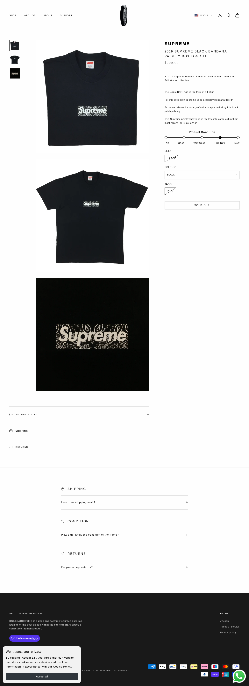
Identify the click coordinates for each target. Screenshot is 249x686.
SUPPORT (66, 15)
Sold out (202, 205)
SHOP (13, 15)
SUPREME (177, 43)
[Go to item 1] (14, 45)
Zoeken (224, 621)
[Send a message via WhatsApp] (239, 676)
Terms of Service (230, 626)
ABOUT (48, 15)
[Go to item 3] (14, 73)
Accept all (42, 676)
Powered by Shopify (114, 670)
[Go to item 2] (14, 59)
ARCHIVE (30, 15)
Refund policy (228, 632)
